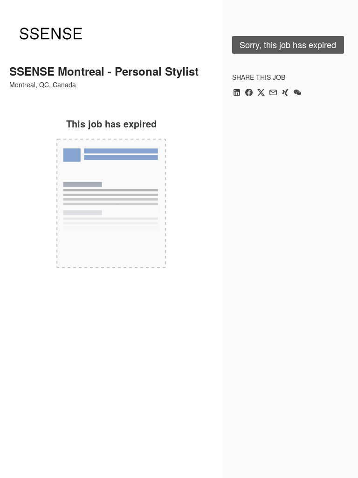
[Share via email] (273, 93)
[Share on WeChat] (297, 93)
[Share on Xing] (285, 93)
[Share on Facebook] (249, 93)
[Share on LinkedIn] (237, 93)
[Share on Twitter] (261, 93)
